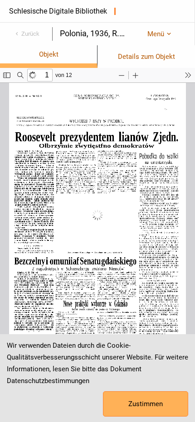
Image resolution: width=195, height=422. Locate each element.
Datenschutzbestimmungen (48, 381)
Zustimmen (145, 404)
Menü (155, 34)
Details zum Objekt (146, 57)
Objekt (48, 54)
